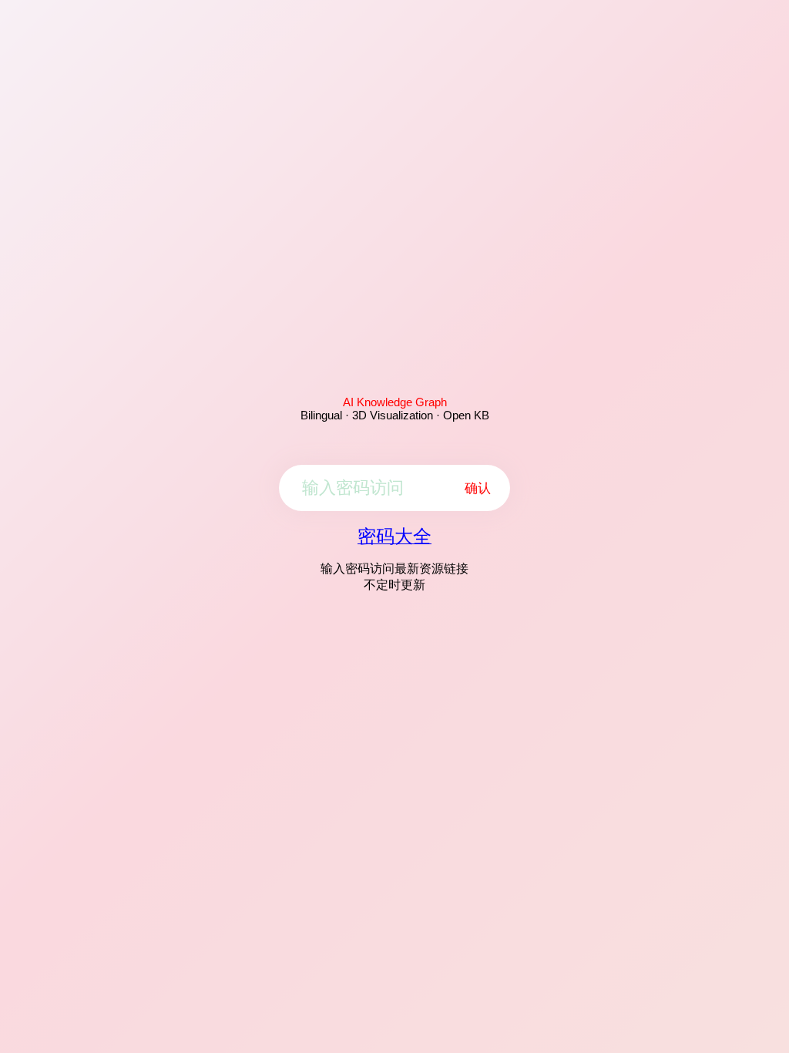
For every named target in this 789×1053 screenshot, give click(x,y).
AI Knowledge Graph (395, 402)
